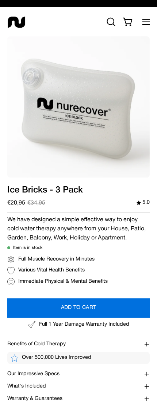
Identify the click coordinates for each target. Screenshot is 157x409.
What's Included (26, 386)
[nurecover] (16, 22)
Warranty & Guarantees (34, 398)
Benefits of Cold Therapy (36, 344)
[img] (143, 203)
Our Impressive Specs (33, 374)
